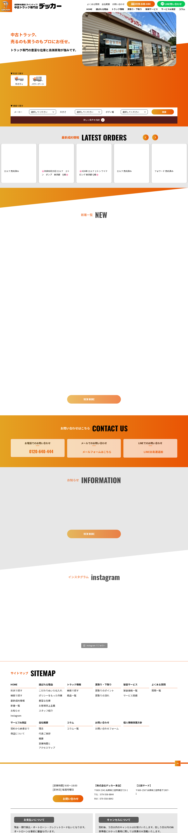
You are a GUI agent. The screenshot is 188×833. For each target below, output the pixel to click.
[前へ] (146, 137)
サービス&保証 (168, 9)
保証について (18, 733)
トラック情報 (118, 9)
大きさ (63, 111)
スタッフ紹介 (46, 710)
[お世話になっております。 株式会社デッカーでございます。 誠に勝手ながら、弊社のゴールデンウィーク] (157, 614)
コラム (182, 9)
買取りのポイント (104, 690)
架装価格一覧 (130, 690)
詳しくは (34, 266)
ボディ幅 (110, 111)
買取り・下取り (134, 9)
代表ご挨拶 (45, 733)
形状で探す (16, 690)
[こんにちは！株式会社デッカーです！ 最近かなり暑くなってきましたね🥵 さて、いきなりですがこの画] (73, 614)
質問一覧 (156, 690)
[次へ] (155, 137)
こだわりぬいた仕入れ (50, 690)
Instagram (16, 715)
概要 (41, 738)
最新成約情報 (18, 700)
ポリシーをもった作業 (50, 695)
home (14, 684)
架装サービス (151, 9)
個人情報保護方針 (132, 722)
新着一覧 (15, 705)
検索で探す (16, 695)
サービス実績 (130, 695)
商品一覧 (71, 695)
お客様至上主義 (47, 705)
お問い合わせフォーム (107, 728)
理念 (41, 728)
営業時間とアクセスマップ (47, 745)
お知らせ (15, 710)
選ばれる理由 (102, 9)
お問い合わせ (118, 4)
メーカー (18, 111)
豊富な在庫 (45, 700)
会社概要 (106, 4)
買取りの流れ (102, 695)
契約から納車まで (20, 728)
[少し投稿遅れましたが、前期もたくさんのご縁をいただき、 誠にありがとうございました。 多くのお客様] (115, 614)
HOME (89, 9)
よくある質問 (93, 4)
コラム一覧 (73, 728)
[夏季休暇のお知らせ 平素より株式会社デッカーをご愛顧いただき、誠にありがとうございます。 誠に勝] (31, 614)
